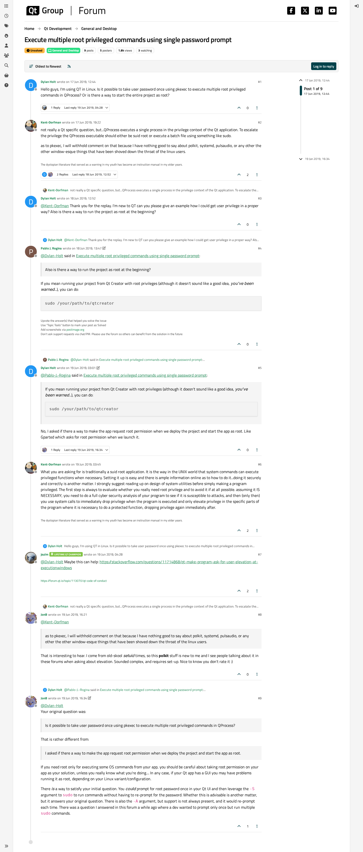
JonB (44, 614)
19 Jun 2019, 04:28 (109, 554)
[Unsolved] (6, 85)
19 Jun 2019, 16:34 (74, 698)
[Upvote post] (239, 108)
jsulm (44, 554)
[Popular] (6, 36)
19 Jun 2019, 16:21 (74, 614)
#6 (260, 464)
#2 (260, 122)
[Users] (6, 45)
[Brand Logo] (65, 10)
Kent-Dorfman (51, 122)
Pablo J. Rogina (51, 248)
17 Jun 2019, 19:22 (88, 122)
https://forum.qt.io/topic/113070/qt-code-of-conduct (74, 580)
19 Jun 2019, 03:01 (83, 367)
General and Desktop (65, 50)
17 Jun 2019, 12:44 (83, 81)
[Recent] (6, 16)
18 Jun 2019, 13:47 (88, 248)
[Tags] (6, 26)
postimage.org (75, 329)
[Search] (6, 65)
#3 (260, 198)
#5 (260, 367)
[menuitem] (356, 6)
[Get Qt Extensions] (6, 75)
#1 (260, 81)
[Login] (356, 6)
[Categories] (6, 6)
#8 (260, 614)
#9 (260, 698)
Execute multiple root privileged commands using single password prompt (137, 256)
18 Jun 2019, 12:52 (83, 198)
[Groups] (6, 55)
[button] (6, 846)
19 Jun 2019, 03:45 (88, 464)
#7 (260, 554)
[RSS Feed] (69, 66)
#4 (260, 248)
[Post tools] (257, 108)
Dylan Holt (48, 81)
